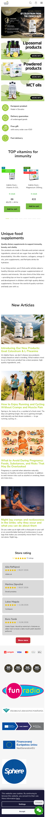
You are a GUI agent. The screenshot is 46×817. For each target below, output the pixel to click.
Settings (22, 804)
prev (2, 178)
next (43, 178)
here (18, 798)
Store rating (23, 553)
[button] (8, 22)
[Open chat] (38, 809)
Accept (22, 811)
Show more (23, 640)
